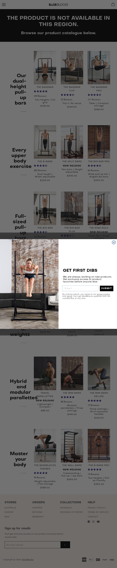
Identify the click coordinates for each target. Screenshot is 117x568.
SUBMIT (106, 288)
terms (69, 296)
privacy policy (103, 294)
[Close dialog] (113, 242)
